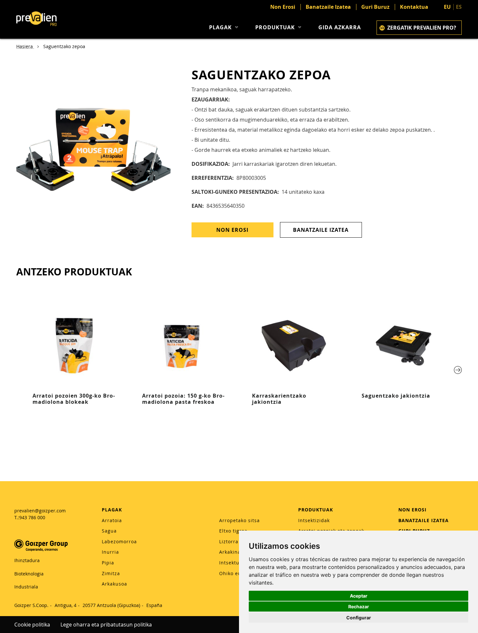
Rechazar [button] (358, 606)
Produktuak (275, 27)
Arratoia (112, 520)
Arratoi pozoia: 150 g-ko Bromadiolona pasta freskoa (183, 398)
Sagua (109, 531)
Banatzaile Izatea (328, 7)
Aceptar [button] (358, 596)
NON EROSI (412, 510)
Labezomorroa (119, 541)
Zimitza (111, 573)
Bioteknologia (29, 574)
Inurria (110, 552)
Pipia (108, 563)
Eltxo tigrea (233, 531)
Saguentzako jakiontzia (396, 395)
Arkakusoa (114, 584)
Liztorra (228, 541)
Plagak (220, 27)
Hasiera (25, 46)
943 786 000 (32, 517)
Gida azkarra (339, 27)
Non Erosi (282, 7)
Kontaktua (414, 7)
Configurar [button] (358, 617)
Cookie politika (32, 624)
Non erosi (232, 229)
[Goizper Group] (41, 550)
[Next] (458, 370)
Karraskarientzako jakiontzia (279, 398)
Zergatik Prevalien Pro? (421, 27)
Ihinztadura (27, 560)
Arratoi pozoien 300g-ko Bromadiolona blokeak (74, 398)
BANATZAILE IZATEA (423, 520)
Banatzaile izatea (321, 229)
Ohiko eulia (233, 573)
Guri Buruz (375, 7)
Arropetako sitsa (239, 520)
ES (459, 6)
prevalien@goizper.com (40, 511)
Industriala (26, 587)
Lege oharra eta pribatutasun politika (106, 624)
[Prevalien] (36, 19)
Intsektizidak (314, 520)
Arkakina (230, 552)
